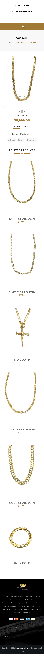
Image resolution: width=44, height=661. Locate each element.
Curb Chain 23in (22, 503)
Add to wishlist (21, 127)
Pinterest (31, 140)
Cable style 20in (22, 429)
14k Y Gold (22, 360)
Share (21, 140)
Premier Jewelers (21, 648)
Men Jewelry (21, 42)
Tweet (12, 140)
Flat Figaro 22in (22, 292)
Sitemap (22, 651)
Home (11, 42)
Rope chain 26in (22, 219)
